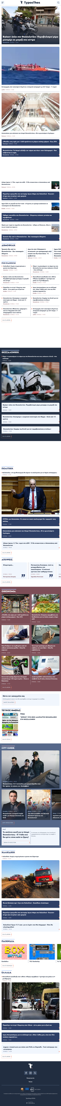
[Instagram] (30, 1073)
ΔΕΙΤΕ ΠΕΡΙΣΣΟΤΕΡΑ (7, 823)
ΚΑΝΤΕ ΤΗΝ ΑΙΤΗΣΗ (9, 702)
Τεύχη (30, 1082)
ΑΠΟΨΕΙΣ (7, 559)
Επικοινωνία (30, 1078)
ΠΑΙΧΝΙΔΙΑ (8, 941)
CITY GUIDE (8, 748)
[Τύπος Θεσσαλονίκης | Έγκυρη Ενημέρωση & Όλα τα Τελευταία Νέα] (30, 2)
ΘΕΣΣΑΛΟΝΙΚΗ (10, 352)
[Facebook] (26, 1073)
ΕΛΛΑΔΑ (6, 972)
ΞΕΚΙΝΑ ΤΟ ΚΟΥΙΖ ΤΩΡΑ (10, 842)
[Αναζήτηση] (58, 2)
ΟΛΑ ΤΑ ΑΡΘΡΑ (6, 320)
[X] (35, 1073)
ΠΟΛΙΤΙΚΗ (7, 468)
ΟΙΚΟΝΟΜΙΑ (9, 591)
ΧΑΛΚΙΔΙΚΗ (8, 852)
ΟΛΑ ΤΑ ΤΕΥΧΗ (6, 739)
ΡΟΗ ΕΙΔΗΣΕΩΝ (9, 263)
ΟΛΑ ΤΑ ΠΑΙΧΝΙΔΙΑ (7, 966)
